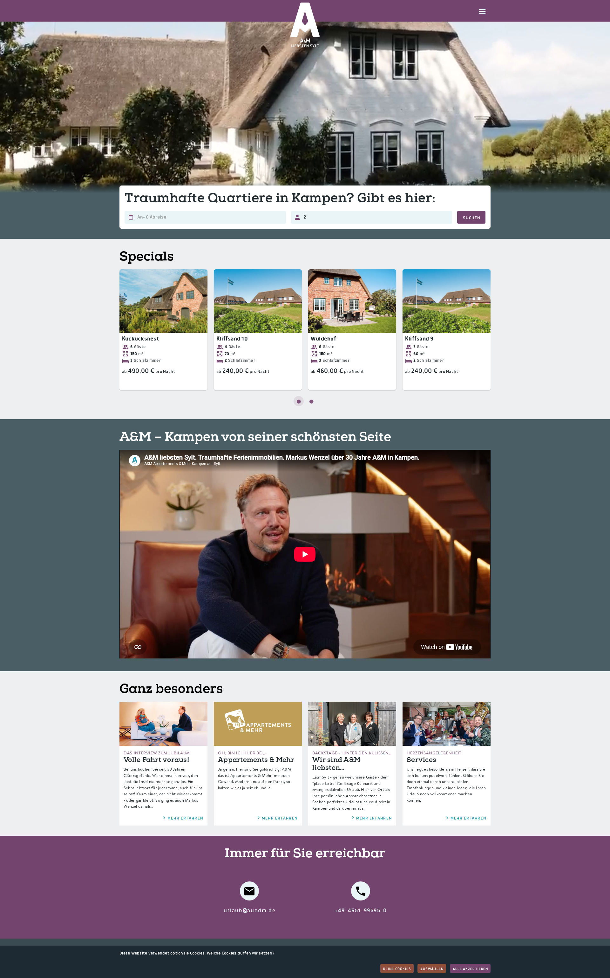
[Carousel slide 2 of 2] (311, 401)
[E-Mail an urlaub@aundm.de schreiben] (249, 890)
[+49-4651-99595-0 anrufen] (360, 890)
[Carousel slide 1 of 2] (299, 401)
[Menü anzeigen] (482, 11)
